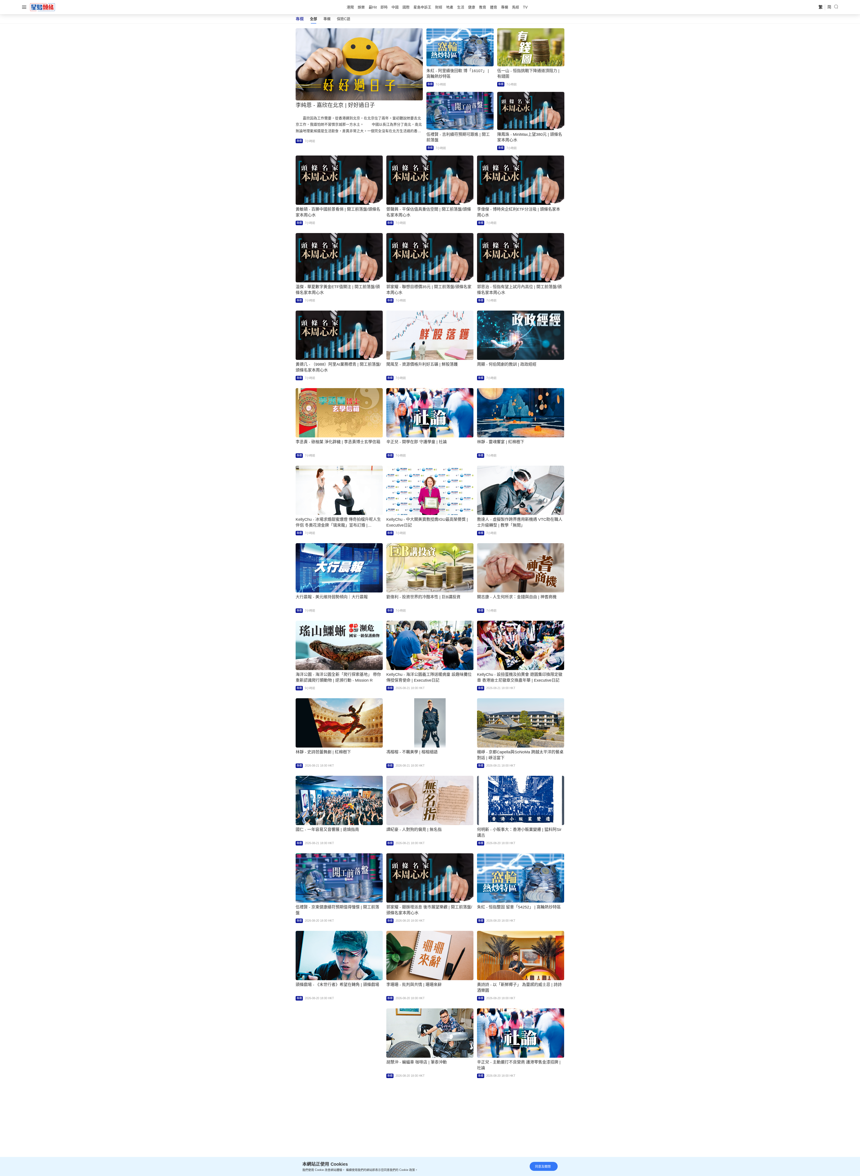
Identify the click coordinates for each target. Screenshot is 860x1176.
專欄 (327, 19)
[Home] (43, 7)
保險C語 (343, 19)
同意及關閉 (543, 1166)
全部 (313, 19)
